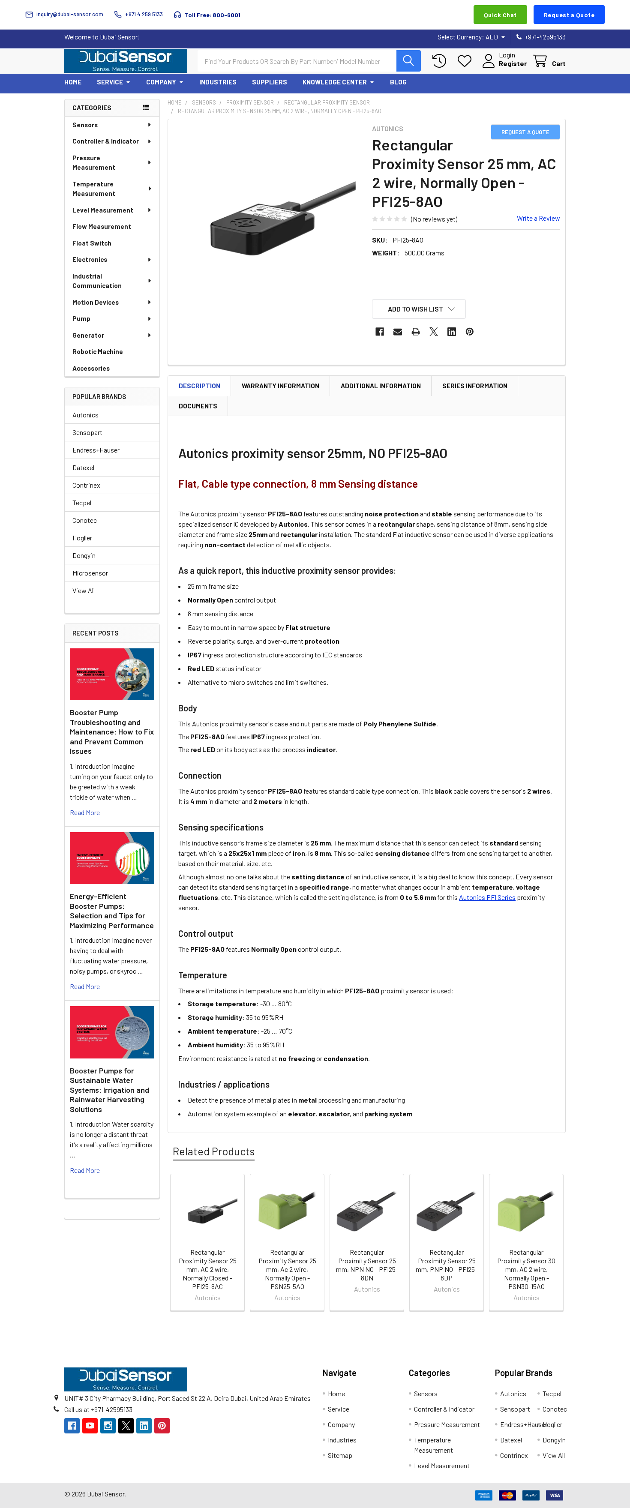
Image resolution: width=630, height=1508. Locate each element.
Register (513, 63)
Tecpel (81, 502)
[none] (267, 218)
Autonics (85, 415)
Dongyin (84, 555)
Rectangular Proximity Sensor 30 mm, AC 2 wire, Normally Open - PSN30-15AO (526, 1269)
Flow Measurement (101, 226)
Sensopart (87, 432)
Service (110, 82)
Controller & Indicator (105, 141)
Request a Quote (569, 14)
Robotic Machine (97, 351)
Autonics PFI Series (487, 897)
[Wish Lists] (466, 61)
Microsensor (90, 573)
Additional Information (381, 386)
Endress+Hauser (96, 450)
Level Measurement (102, 210)
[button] (419, 309)
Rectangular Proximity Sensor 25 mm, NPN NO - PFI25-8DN (367, 1265)
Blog (398, 82)
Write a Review (538, 218)
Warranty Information (280, 386)
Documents (198, 406)
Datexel (83, 467)
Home (72, 82)
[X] (433, 331)
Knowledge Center (335, 82)
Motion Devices (95, 302)
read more (85, 812)
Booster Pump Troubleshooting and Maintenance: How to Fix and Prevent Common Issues (112, 731)
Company (161, 82)
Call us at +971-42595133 (98, 1409)
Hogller (82, 538)
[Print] (415, 331)
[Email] (397, 331)
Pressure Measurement (93, 162)
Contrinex (86, 485)
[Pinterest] (469, 331)
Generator (88, 335)
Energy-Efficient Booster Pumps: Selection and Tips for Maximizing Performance (112, 910)
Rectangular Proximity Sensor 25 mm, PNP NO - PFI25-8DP (446, 1265)
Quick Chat (500, 14)
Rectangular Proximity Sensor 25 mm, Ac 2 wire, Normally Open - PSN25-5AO (287, 1269)
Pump (81, 318)
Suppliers (269, 82)
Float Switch (91, 243)
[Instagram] (108, 1425)
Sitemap (340, 1455)
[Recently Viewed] (441, 61)
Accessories (91, 368)
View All (83, 590)
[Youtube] (90, 1425)
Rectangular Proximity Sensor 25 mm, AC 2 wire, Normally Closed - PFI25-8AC (208, 1269)
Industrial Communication (97, 281)
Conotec (84, 520)
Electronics (89, 259)
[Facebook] (379, 331)
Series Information (474, 386)
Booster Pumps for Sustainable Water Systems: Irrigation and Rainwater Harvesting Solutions (109, 1090)
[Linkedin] (451, 331)
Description (199, 386)
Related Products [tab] (214, 1151)
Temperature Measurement (93, 189)
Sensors (85, 125)
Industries (218, 82)
